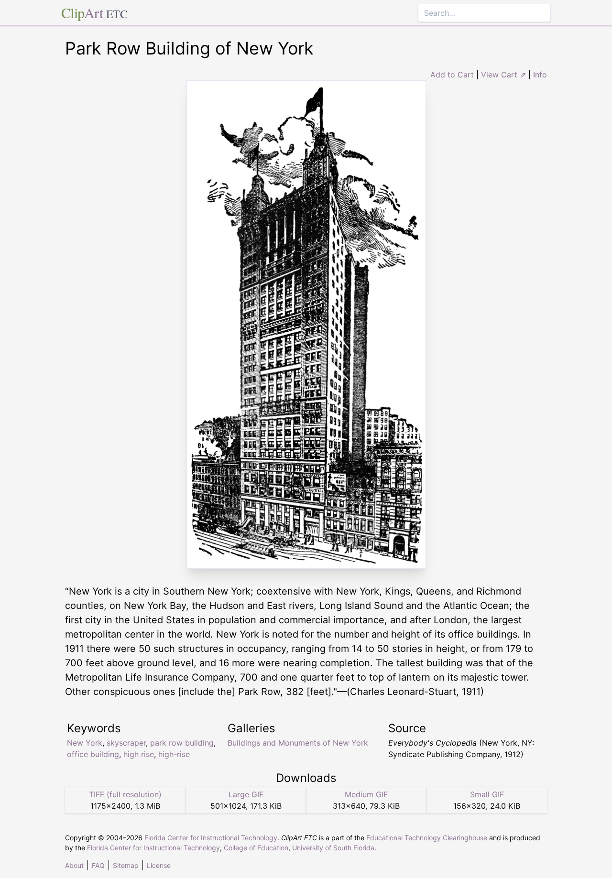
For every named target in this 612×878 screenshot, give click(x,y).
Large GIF (246, 794)
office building (93, 754)
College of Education (256, 848)
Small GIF (487, 794)
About (74, 865)
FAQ (98, 865)
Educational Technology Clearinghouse (426, 838)
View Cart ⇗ (503, 74)
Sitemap (126, 865)
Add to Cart (452, 74)
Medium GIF (366, 794)
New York (84, 743)
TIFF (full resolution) (125, 794)
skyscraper (126, 743)
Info (540, 74)
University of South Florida (333, 848)
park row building (182, 743)
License (159, 865)
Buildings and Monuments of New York (298, 743)
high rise (138, 754)
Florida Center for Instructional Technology (210, 838)
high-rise (174, 754)
